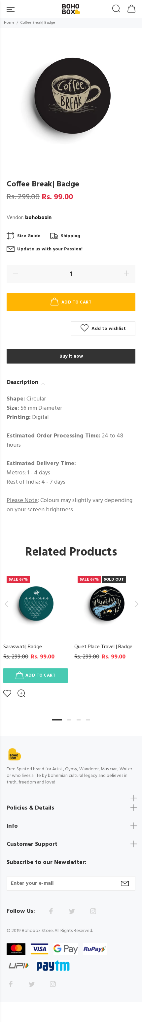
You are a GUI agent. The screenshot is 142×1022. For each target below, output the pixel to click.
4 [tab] (88, 719)
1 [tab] (57, 719)
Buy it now (71, 356)
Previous (6, 604)
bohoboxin (38, 217)
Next (135, 604)
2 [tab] (69, 719)
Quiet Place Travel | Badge (103, 647)
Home (9, 22)
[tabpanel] (35, 630)
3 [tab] (79, 719)
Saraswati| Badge (22, 647)
